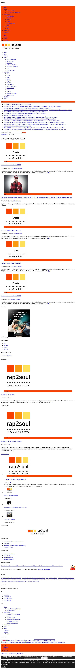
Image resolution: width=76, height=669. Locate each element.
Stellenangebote (11, 23)
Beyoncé (23, 578)
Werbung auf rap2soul (12, 623)
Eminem (8, 580)
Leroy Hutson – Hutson (7, 394)
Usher (34, 581)
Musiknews (68, 580)
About (5, 9)
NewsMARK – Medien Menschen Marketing (15, 545)
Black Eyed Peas (35, 578)
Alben (5, 58)
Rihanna (15, 581)
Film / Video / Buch (11, 86)
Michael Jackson (62, 580)
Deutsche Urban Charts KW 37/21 (11, 230)
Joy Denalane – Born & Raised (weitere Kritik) (15, 507)
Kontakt (6, 27)
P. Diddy (2, 581)
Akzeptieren (44, 658)
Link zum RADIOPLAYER (43, 569)
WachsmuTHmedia (8, 547)
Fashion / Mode (10, 88)
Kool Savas (31, 580)
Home (5, 7)
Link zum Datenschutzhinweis (32, 658)
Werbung (9, 20)
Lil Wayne (39, 580)
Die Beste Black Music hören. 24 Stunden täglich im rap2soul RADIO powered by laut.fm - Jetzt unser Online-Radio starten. (32, 566)
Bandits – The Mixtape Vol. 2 (11, 495)
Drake (3, 580)
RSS (5, 645)
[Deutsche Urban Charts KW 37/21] (16, 225)
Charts (8, 75)
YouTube (6, 651)
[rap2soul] (12, 49)
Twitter (5, 649)
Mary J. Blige (49, 580)
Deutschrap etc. (5, 454)
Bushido (50, 578)
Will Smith (37, 581)
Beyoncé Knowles (28, 578)
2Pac (1, 578)
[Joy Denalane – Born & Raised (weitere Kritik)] (9, 504)
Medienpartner (10, 18)
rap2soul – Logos (11, 618)
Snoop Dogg (21, 581)
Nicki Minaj (72, 580)
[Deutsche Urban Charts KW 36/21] (16, 258)
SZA (25, 581)
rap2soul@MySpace (9, 559)
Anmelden (6, 595)
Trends (8, 90)
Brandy (47, 578)
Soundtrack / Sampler (12, 66)
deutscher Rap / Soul (12, 65)
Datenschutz (7, 30)
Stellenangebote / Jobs (12, 621)
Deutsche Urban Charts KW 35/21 (11, 296)
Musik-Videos (10, 84)
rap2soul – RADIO (8, 557)
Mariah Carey (43, 580)
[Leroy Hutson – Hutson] (18, 389)
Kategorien (6, 72)
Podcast (8, 79)
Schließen (3, 667)
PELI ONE (6, 97)
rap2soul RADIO (11, 11)
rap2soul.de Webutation (59, 642)
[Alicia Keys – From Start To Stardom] (18, 436)
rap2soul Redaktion (16, 168)
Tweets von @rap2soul (6, 356)
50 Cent (4, 578)
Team (8, 28)
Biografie (9, 81)
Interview (9, 82)
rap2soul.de (4, 653)
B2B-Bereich (7, 14)
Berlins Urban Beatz (12, 93)
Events (8, 77)
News (8, 74)
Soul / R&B (9, 63)
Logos (8, 25)
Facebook (6, 647)
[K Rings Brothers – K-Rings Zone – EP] (19, 474)
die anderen (7, 543)
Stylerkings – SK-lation (9, 519)
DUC (5, 580)
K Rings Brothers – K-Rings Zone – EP (15, 479)
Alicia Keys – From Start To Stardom (11, 441)
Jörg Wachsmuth (15, 201)
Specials (9, 91)
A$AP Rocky (8, 578)
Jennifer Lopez (15, 580)
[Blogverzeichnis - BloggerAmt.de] (11, 640)
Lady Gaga (35, 580)
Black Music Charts (41, 578)
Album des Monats (11, 59)
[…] (49, 173)
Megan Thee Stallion (55, 580)
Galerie (5, 99)
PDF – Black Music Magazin (13, 12)
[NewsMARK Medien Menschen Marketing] (19, 640)
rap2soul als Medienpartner (13, 619)
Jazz (8, 68)
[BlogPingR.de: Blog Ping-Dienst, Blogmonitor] (13, 642)
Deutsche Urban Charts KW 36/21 (11, 263)
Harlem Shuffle (10, 95)
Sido (18, 581)
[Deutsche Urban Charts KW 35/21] (16, 291)
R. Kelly (12, 581)
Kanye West (20, 580)
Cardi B (53, 578)
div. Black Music (10, 70)
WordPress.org (7, 600)
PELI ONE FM (7, 556)
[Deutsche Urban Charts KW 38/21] (16, 160)
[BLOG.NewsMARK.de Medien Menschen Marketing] (29, 640)
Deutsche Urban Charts (68, 578)
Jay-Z (11, 580)
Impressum (6, 32)
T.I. (26, 581)
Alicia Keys (13, 578)
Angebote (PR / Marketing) (13, 614)
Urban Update (29, 581)
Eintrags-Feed (7, 597)
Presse (8, 21)
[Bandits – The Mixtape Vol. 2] (9, 492)
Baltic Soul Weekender (9, 554)
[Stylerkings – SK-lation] (9, 516)
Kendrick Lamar (25, 580)
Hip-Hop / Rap (10, 61)
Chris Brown (60, 578)
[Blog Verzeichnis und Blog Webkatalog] (44, 640)
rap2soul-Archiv (5, 588)
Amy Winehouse (18, 578)
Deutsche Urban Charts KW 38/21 (11, 165)
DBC (63, 578)
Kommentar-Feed (8, 598)
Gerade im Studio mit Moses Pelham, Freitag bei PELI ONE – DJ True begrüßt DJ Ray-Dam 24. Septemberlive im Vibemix (36, 198)
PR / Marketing (10, 16)
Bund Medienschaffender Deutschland (13, 542)
